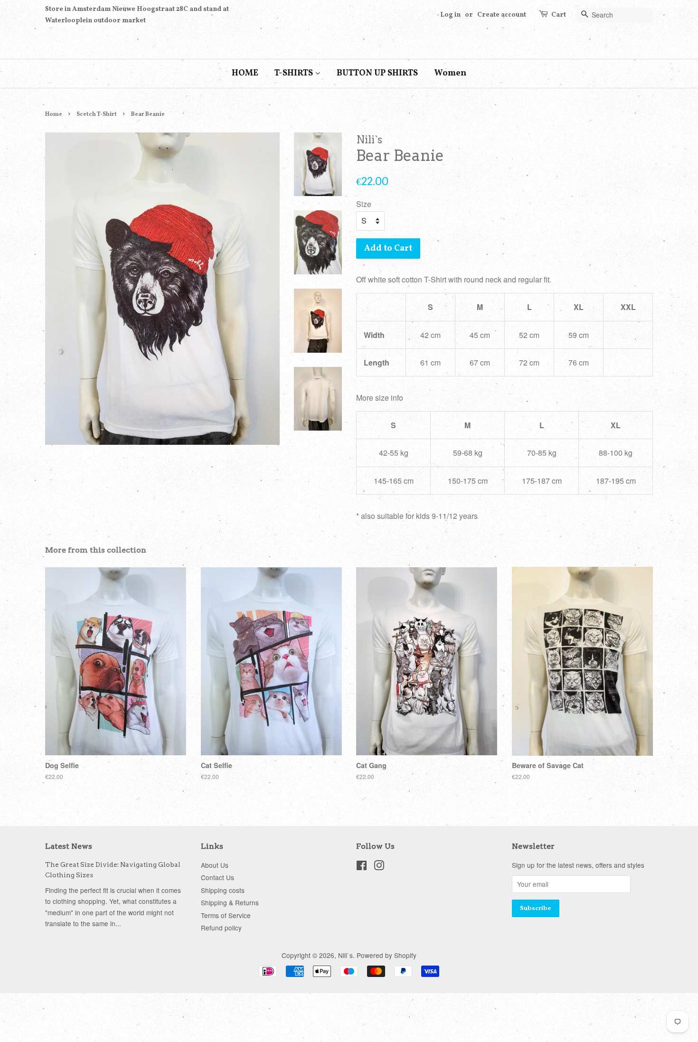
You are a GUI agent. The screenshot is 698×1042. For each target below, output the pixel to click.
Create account (501, 14)
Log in (450, 14)
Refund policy (221, 927)
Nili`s (345, 955)
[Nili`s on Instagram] (379, 867)
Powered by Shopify (386, 955)
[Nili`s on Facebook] (361, 867)
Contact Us (217, 877)
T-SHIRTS (294, 73)
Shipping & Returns (230, 902)
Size (363, 203)
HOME (245, 73)
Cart (558, 14)
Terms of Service (226, 915)
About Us (214, 865)
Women (450, 73)
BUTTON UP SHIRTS (377, 73)
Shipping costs (223, 890)
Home (53, 114)
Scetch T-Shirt (96, 114)
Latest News (68, 846)
